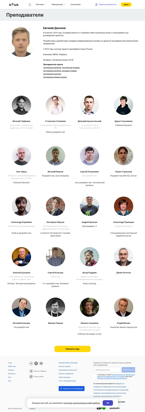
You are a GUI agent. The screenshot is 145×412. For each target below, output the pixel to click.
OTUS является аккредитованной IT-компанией (110, 390)
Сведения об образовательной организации (109, 387)
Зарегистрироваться (107, 4)
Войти (126, 4)
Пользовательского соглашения (114, 376)
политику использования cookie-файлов (82, 403)
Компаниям (76, 4)
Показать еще (72, 349)
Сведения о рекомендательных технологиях (109, 393)
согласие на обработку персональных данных (112, 378)
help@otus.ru (120, 383)
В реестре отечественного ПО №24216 (107, 396)
